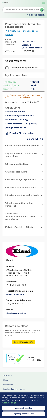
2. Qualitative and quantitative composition (21, 154)
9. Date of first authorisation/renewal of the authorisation (20, 216)
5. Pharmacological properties (20, 179)
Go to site (23, 342)
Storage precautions (15, 128)
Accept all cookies (23, 408)
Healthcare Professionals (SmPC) (11, 85)
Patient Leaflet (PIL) (34, 85)
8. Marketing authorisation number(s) (19, 204)
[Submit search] (42, 10)
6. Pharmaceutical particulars (20, 187)
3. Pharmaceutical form (17, 164)
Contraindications (14, 124)
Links (5, 380)
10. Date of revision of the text (20, 227)
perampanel (28, 41)
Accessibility (8, 384)
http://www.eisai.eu (16, 313)
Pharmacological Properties (19, 115)
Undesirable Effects (15, 111)
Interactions (11, 119)
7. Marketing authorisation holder (22, 195)
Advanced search (36, 15)
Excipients (30, 124)
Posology (23, 119)
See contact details (32, 48)
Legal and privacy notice (14, 389)
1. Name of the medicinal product (22, 145)
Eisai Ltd (26, 45)
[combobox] (21, 9)
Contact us (8, 375)
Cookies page (9, 403)
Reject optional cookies (23, 414)
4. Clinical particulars (16, 172)
